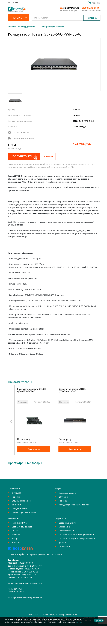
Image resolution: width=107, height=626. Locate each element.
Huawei (76, 115)
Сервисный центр (67, 522)
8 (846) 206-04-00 (24, 577)
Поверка (63, 500)
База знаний (64, 526)
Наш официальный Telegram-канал (25, 597)
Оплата (15, 530)
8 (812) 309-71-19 (33, 565)
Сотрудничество (19, 508)
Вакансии (16, 504)
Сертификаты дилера (22, 526)
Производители (66, 530)
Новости (16, 496)
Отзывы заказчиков (21, 500)
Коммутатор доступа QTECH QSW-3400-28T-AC (72, 390)
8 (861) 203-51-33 (27, 574)
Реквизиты (17, 542)
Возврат (15, 538)
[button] (97, 421)
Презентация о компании (24, 512)
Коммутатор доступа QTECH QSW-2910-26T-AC (31, 390)
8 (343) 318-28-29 (30, 568)
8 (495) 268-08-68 (24, 562)
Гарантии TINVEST (20, 522)
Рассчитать (34, 449)
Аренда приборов (67, 493)
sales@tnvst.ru (36, 583)
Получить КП (22, 156)
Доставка (16, 534)
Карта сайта (64, 546)
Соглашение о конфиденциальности (76, 534)
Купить (48, 156)
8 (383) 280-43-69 (30, 571)
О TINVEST (16, 493)
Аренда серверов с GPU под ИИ (74, 504)
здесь (79, 622)
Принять (99, 620)
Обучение (63, 496)
